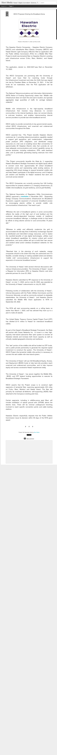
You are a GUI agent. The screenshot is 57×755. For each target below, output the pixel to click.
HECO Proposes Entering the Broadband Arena (29, 14)
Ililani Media (36, 432)
